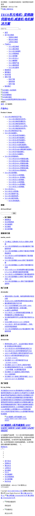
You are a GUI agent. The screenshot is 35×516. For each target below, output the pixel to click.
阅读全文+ (4, 447)
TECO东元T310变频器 (17, 175)
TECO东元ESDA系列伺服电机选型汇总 (18, 348)
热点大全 (8, 481)
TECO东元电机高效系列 (17, 128)
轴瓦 (5, 390)
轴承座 (12, 395)
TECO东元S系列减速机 (17, 138)
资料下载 (8, 77)
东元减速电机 (24, 404)
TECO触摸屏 (13, 60)
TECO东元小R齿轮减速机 (18, 145)
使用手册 (12, 81)
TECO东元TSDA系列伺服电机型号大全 (18, 351)
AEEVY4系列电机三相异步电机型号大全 (19, 353)
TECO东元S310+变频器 (17, 177)
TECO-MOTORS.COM (15, 491)
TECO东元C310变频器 (17, 182)
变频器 (16, 397)
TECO (7, 472)
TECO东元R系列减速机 (17, 135)
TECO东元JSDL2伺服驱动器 (19, 163)
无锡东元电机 (13, 37)
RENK (9, 390)
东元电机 (8, 226)
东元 (2, 390)
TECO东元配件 (14, 67)
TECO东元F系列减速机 (17, 142)
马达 (22, 400)
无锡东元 (8, 463)
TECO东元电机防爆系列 (17, 121)
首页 (6, 32)
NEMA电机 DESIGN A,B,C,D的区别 (17, 322)
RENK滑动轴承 (14, 201)
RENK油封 (14, 393)
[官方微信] (7, 9)
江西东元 (8, 468)
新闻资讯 (8, 70)
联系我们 (8, 86)
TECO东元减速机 (15, 51)
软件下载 (12, 84)
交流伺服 (25, 397)
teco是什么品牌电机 (11, 310)
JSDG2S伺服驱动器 (24, 409)
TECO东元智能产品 (12, 194)
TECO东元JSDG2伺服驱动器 (19, 166)
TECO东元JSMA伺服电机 (18, 170)
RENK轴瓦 (25, 390)
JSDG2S (3, 411)
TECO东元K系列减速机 (17, 140)
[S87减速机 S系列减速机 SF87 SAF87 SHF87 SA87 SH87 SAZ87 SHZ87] (17, 420)
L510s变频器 (5, 409)
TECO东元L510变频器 (17, 187)
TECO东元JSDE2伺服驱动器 (19, 168)
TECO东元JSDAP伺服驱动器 (19, 161)
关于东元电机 (9, 35)
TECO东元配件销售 (12, 198)
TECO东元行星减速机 (17, 152)
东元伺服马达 (9, 397)
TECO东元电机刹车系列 (17, 119)
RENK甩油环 (22, 393)
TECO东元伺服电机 (12, 156)
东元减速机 (8, 224)
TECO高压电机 (14, 49)
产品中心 (8, 44)
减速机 (11, 404)
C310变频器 (19, 407)
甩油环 (7, 395)
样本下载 (12, 79)
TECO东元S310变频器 (17, 180)
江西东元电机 (13, 42)
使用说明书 (5, 402)
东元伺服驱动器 (24, 402)
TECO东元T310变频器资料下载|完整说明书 (19, 274)
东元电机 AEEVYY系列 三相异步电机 (18, 365)
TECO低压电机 (14, 46)
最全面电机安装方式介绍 (13, 303)
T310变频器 (13, 409)
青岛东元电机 (13, 39)
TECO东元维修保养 (12, 196)
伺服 (20, 397)
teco (3, 397)
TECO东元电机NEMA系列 (18, 126)
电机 (10, 400)
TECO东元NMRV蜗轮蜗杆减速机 (20, 149)
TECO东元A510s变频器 (17, 184)
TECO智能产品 (14, 63)
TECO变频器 (13, 56)
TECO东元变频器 (11, 173)
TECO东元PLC (14, 58)
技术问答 (8, 74)
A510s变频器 (23, 411)
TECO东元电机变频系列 (17, 124)
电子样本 (15, 411)
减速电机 (5, 407)
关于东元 (8, 461)
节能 (29, 411)
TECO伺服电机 (14, 53)
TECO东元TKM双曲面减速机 (19, 147)
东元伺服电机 (9, 222)
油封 (3, 395)
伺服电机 (5, 400)
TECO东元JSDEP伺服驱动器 (19, 159)
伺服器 (6, 404)
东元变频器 (8, 229)
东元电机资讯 (27, 407)
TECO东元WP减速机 (16, 154)
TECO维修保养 (14, 65)
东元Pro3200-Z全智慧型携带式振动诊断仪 (19, 301)
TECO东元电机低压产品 (13, 117)
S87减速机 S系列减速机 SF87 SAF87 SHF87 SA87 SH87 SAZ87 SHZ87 (17, 428)
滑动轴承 (7, 393)
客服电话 (8, 219)
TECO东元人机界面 (12, 191)
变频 (10, 402)
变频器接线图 (28, 400)
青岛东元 (8, 465)
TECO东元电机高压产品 (13, 131)
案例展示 (8, 72)
